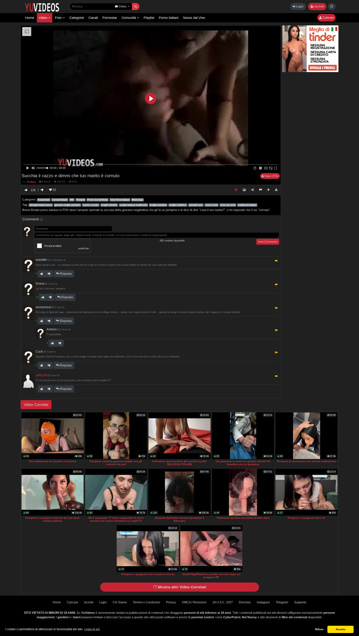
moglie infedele (109, 205)
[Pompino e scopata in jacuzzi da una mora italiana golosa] (53, 492)
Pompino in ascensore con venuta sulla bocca (306, 461)
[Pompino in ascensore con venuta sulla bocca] (306, 435)
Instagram (263, 602)
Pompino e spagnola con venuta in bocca (147, 574)
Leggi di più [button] (92, 629)
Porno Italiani (168, 18)
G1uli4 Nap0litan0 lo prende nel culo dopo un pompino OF (211, 576)
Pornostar (109, 18)
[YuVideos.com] (42, 7)
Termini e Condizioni (146, 602)
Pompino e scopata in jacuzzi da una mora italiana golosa (52, 519)
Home (29, 18)
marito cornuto (91, 205)
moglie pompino (158, 205)
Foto (59, 18)
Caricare (328, 17)
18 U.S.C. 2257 (222, 602)
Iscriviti (319, 6)
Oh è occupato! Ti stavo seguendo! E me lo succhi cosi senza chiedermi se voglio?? (116, 519)
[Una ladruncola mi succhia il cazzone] (53, 435)
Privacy (171, 602)
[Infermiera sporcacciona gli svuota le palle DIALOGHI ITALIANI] (179, 435)
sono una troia (227, 205)
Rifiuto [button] (319, 629)
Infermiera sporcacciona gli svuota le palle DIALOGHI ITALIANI (179, 463)
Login (299, 6)
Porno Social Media (97, 199)
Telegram (282, 602)
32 (54, 189)
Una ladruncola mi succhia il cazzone (52, 461)
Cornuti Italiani (59, 199)
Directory (245, 602)
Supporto (300, 602)
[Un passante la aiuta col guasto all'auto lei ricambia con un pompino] (243, 435)
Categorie (76, 18)
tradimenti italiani (247, 205)
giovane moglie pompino (67, 205)
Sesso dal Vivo (194, 18)
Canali (93, 18)
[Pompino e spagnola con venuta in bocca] (148, 548)
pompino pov (196, 205)
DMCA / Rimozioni (194, 602)
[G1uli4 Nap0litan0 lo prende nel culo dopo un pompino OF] (211, 548)
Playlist (149, 18)
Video (43, 18)
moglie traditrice (177, 205)
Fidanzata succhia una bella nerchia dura (243, 517)
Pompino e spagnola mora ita (306, 517)
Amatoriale (44, 199)
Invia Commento (267, 241)
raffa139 (41, 375)
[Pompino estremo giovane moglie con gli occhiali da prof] (116, 435)
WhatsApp (137, 199)
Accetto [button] (341, 629)
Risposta (65, 273)
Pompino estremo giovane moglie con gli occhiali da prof (116, 463)
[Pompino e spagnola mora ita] (306, 492)
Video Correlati (36, 405)
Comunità (129, 18)
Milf (72, 199)
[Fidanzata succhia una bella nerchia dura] (243, 492)
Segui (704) (271, 175)
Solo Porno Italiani (119, 199)
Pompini (80, 199)
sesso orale (211, 205)
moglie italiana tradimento (133, 205)
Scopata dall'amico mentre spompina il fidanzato (179, 519)
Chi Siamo (120, 602)
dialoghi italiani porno (41, 205)
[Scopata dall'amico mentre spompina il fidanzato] (179, 492)
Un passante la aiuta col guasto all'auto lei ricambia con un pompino (243, 463)
